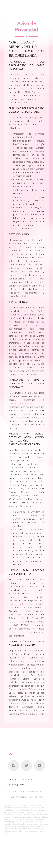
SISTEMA (11, 791)
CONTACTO (36, 797)
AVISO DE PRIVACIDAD (33, 791)
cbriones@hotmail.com (20, 403)
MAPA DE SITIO (17, 797)
